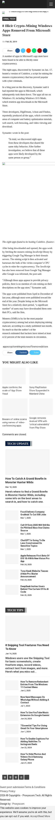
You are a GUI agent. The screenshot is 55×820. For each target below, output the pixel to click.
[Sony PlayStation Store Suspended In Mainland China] (41, 376)
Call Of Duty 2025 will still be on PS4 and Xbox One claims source (35, 528)
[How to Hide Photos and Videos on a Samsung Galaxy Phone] (11, 758)
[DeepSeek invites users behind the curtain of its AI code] (11, 590)
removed (37, 346)
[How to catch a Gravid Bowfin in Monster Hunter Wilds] (27, 462)
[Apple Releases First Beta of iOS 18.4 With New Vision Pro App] (11, 559)
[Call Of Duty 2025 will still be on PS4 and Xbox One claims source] (11, 528)
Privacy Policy (7, 791)
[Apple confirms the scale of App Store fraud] (14, 376)
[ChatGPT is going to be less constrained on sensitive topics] (11, 544)
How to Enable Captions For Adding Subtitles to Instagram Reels (34, 741)
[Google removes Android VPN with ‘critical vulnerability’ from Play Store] (41, 407)
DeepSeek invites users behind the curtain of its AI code (34, 589)
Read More (44, 816)
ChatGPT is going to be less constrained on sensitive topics (32, 543)
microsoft (27, 346)
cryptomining (15, 346)
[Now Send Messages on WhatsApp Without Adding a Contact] (11, 700)
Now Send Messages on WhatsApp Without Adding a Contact (34, 700)
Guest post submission (12, 787)
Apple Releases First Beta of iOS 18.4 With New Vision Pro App (35, 558)
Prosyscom (18, 803)
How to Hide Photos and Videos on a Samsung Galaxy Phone (33, 757)
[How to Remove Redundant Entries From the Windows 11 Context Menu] (11, 685)
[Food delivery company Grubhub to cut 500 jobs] (11, 515)
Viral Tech (9, 19)
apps (5, 346)
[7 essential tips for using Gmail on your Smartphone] (11, 729)
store (45, 346)
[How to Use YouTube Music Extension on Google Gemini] (11, 716)
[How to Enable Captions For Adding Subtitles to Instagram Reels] (11, 742)
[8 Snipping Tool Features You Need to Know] (27, 628)
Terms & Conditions (34, 787)
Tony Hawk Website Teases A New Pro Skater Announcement (34, 574)
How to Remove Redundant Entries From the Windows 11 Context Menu (34, 684)
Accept (34, 816)
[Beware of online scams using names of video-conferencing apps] (15, 407)
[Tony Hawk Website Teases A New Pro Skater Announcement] (11, 574)
